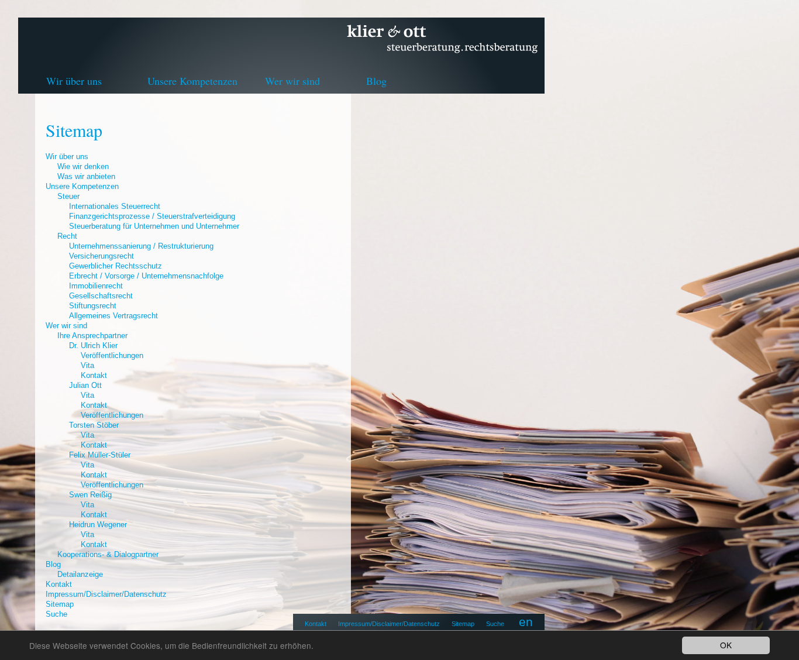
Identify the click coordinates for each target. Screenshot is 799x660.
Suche (495, 623)
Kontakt (315, 623)
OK (726, 645)
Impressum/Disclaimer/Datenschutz (389, 623)
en (526, 621)
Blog (376, 81)
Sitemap (463, 623)
